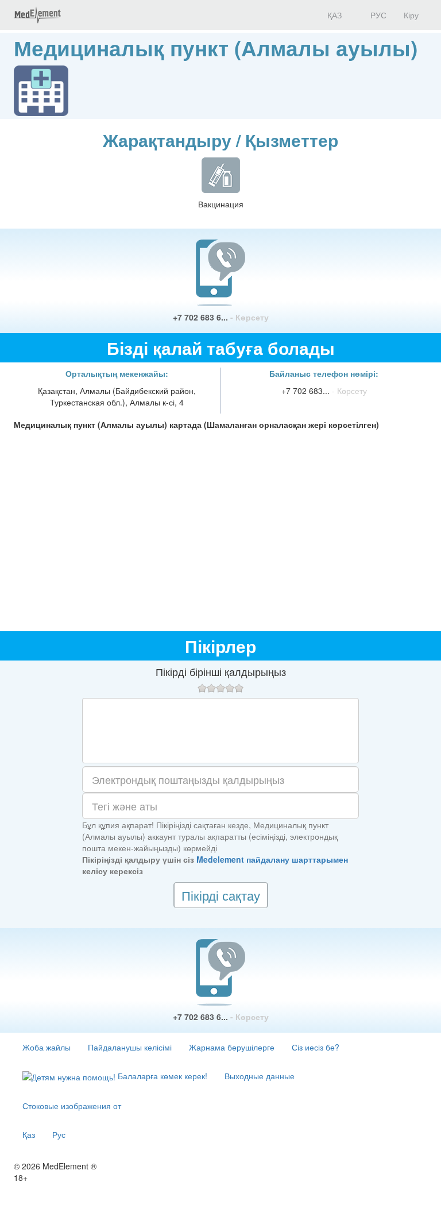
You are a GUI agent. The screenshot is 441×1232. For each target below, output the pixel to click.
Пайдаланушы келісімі (130, 1047)
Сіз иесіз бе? (315, 1047)
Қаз (28, 1134)
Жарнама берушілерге (231, 1047)
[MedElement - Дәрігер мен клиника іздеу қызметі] (37, 15)
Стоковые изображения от (71, 1105)
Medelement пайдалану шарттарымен (272, 859)
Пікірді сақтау (220, 895)
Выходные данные (260, 1076)
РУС (377, 15)
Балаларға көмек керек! (161, 1076)
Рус (58, 1134)
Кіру (411, 15)
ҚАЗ (333, 15)
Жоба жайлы (46, 1047)
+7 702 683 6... (221, 317)
